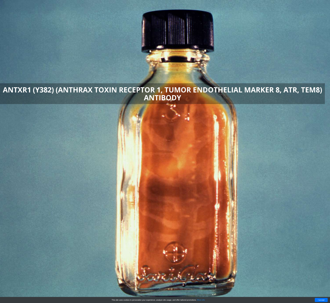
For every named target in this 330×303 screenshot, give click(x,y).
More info (201, 300)
